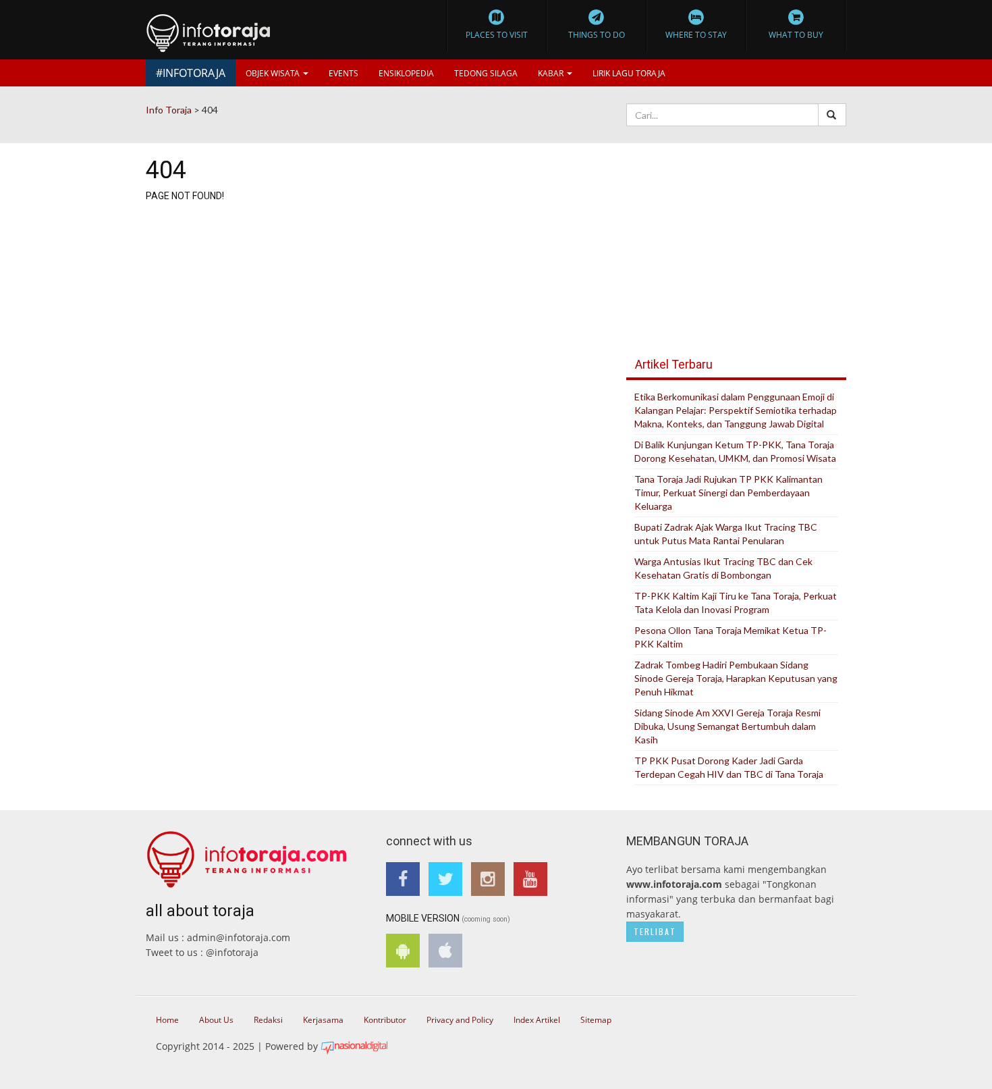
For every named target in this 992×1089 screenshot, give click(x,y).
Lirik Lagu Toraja (629, 73)
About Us (216, 1020)
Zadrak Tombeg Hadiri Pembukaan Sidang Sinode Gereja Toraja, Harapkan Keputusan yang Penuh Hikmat (735, 678)
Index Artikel (537, 1020)
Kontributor (385, 1020)
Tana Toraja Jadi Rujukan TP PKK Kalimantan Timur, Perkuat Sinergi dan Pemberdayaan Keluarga (728, 492)
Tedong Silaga (486, 73)
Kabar (552, 73)
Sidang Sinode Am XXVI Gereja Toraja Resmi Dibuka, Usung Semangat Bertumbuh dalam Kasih (727, 726)
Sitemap (595, 1020)
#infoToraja (190, 72)
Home (167, 1020)
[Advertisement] (736, 236)
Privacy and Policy (459, 1020)
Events (343, 73)
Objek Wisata (274, 73)
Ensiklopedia (406, 73)
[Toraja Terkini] (247, 854)
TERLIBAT (655, 931)
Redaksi (268, 1020)
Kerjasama (323, 1020)
